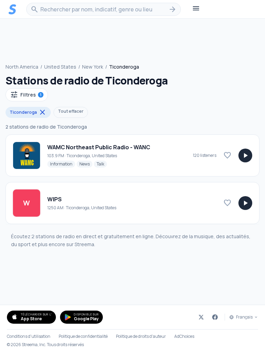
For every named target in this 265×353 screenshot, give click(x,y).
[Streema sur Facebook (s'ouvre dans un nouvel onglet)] (214, 317)
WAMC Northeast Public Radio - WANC (98, 147)
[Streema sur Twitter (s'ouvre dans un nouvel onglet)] (201, 317)
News (85, 164)
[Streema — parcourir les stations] (12, 9)
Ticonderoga (28, 112)
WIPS (54, 199)
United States (60, 66)
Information (62, 164)
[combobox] (103, 9)
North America (22, 66)
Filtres (25, 95)
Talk (102, 164)
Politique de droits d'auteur (141, 336)
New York (92, 66)
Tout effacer (71, 111)
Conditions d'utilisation (28, 336)
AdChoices (184, 336)
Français (244, 317)
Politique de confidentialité (83, 336)
